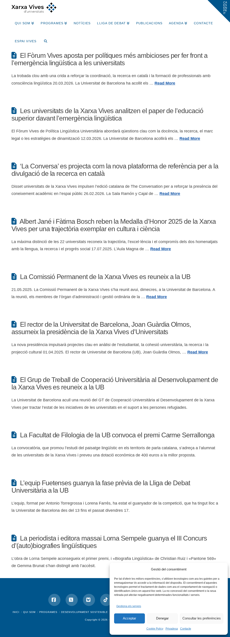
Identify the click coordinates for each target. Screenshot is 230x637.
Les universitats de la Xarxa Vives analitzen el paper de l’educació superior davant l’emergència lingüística (107, 114)
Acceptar (129, 618)
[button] (219, 11)
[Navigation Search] (44, 40)
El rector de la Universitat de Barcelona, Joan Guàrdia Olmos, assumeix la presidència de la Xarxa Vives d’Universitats (101, 328)
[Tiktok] (106, 600)
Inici (16, 612)
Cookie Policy (154, 628)
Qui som (29, 612)
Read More (165, 83)
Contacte (185, 628)
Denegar (162, 618)
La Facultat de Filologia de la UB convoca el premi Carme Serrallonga (117, 435)
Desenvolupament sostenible (84, 612)
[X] (72, 600)
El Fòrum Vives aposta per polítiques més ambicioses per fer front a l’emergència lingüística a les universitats (109, 59)
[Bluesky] (89, 600)
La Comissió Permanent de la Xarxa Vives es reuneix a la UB (105, 276)
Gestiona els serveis (128, 606)
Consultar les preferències (201, 618)
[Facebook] (54, 600)
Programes (48, 612)
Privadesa (172, 628)
